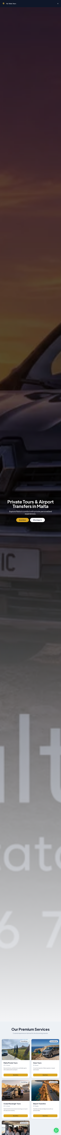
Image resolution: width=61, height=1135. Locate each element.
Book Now (22, 520)
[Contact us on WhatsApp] (56, 1130)
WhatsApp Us (37, 520)
